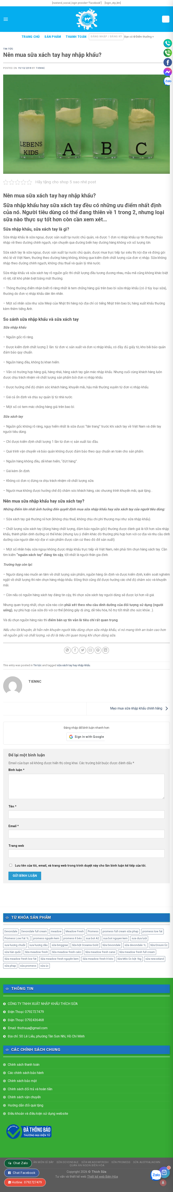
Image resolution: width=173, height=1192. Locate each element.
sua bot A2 (92, 938)
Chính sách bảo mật (22, 1081)
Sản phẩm (52, 37)
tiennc (40, 68)
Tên (12, 806)
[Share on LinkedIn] (105, 650)
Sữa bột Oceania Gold (85, 945)
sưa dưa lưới (139, 938)
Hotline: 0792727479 (27, 1182)
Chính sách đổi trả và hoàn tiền (30, 1089)
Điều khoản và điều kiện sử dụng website (38, 1114)
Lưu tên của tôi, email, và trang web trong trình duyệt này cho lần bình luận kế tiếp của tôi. (80, 865)
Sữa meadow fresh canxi (100, 952)
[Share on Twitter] (82, 650)
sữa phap (10, 965)
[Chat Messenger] (168, 72)
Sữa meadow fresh (36, 952)
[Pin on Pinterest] (98, 650)
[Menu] (5, 19)
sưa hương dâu (38, 945)
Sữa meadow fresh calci (66, 952)
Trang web (16, 846)
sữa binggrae (60, 945)
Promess (93, 931)
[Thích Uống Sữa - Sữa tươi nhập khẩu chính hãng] (86, 19)
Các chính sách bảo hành (26, 1073)
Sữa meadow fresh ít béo (98, 958)
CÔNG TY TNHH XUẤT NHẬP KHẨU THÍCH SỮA (43, 1004)
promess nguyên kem (46, 938)
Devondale (10, 931)
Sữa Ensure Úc (159, 945)
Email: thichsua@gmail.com (27, 1028)
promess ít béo (72, 938)
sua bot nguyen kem (115, 938)
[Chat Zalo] (168, 81)
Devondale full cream (34, 931)
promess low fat (152, 931)
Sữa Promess (120, 1162)
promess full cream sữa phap (120, 931)
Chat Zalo (20, 1163)
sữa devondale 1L (135, 945)
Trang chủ (31, 37)
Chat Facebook (24, 1173)
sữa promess (28, 965)
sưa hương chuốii (14, 945)
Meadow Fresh (75, 931)
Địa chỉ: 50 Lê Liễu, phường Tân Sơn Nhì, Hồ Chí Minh (46, 1036)
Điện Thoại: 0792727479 (26, 1012)
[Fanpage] (168, 62)
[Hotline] (168, 43)
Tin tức (8, 49)
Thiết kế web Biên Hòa (102, 1176)
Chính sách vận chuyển (24, 1097)
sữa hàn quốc (12, 952)
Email (13, 826)
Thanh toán (76, 37)
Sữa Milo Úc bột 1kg (129, 958)
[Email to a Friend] (90, 650)
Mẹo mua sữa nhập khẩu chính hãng (136, 708)
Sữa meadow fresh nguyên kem (60, 958)
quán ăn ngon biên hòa (87, 1165)
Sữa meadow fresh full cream (137, 952)
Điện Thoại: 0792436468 (26, 1020)
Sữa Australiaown (146, 1162)
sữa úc (44, 965)
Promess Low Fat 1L (16, 938)
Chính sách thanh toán (23, 1065)
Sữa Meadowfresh (94, 1162)
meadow (56, 931)
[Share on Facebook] (75, 650)
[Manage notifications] (163, 1182)
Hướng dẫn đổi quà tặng (25, 1105)
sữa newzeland (154, 958)
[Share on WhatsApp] (67, 650)
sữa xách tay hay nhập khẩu (73, 665)
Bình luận (16, 770)
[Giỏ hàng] (166, 19)
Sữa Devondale (111, 945)
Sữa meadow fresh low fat (20, 958)
